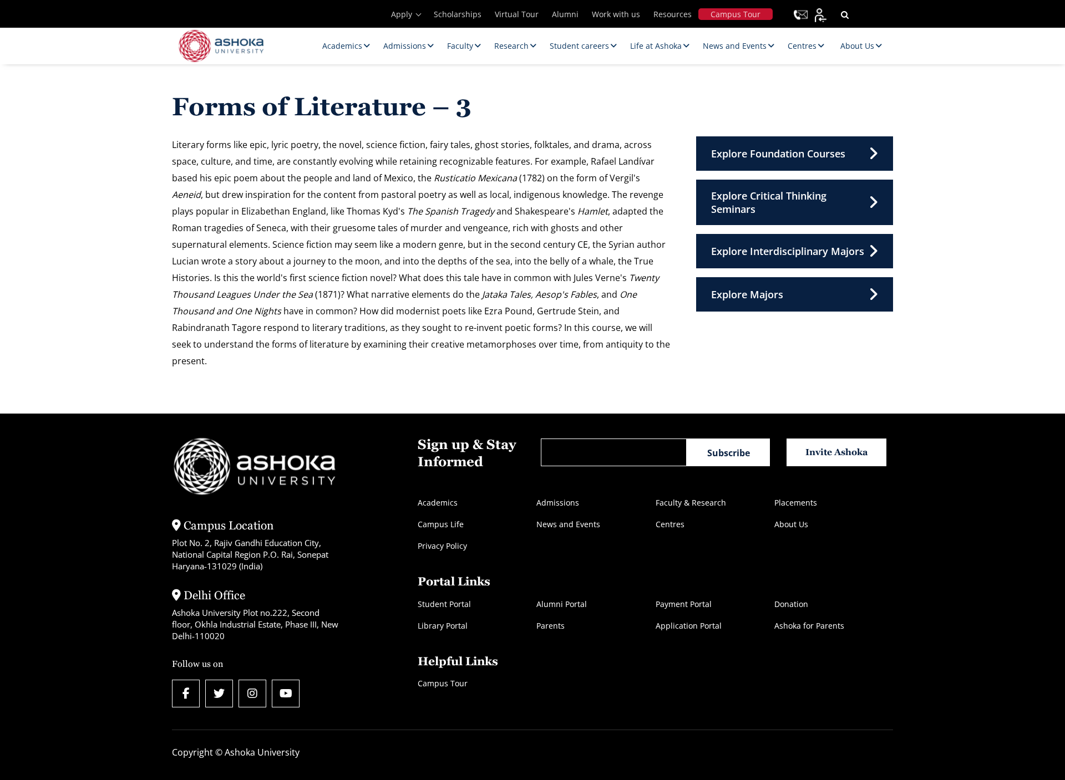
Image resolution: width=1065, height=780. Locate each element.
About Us (791, 524)
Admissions (557, 502)
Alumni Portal (561, 604)
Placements (795, 502)
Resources (672, 14)
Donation (791, 604)
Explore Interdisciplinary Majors (787, 251)
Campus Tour (735, 14)
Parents (550, 625)
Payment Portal (684, 604)
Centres (670, 524)
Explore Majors (747, 294)
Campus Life (441, 524)
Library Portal (443, 625)
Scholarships (457, 14)
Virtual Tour (517, 14)
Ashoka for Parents (809, 625)
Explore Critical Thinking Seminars (768, 202)
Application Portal (689, 625)
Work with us (616, 14)
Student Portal (444, 604)
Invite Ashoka (836, 452)
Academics (438, 502)
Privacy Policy (442, 546)
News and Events (568, 524)
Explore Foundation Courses (778, 153)
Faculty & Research (691, 502)
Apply (401, 14)
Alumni (565, 14)
